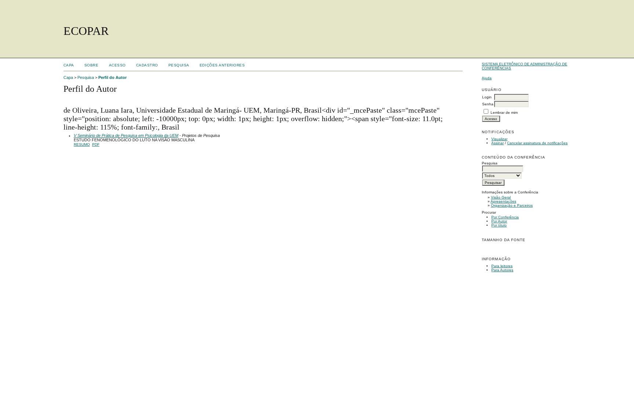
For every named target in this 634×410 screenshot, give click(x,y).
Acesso (117, 65)
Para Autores (502, 270)
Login (487, 97)
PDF (95, 144)
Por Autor (499, 221)
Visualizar (499, 139)
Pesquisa (178, 65)
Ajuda (487, 78)
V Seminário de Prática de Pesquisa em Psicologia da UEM (126, 135)
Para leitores (502, 266)
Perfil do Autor (112, 77)
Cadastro (147, 65)
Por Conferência (505, 217)
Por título (499, 225)
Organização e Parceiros (512, 205)
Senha (487, 104)
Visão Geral (501, 197)
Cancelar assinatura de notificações (537, 143)
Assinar (497, 143)
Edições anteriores (222, 65)
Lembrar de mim (504, 112)
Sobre (91, 65)
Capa (68, 65)
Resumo (82, 144)
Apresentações (503, 201)
